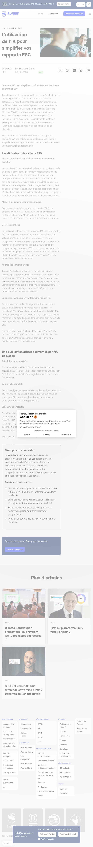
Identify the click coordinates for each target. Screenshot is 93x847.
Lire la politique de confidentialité (31, 427)
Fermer (27, 435)
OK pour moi (66, 435)
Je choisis (46, 435)
